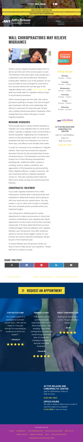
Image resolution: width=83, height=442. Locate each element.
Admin (11, 431)
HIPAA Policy (69, 431)
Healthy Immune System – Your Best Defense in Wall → (56, 277)
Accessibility (21, 431)
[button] (41, 290)
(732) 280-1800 (37, 4)
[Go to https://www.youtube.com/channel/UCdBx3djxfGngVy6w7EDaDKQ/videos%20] (56, 4)
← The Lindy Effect (12, 277)
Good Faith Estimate (58, 434)
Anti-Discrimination (35, 431)
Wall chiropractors (40, 89)
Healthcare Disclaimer (53, 431)
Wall (47, 434)
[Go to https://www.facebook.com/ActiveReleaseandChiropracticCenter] (53, 4)
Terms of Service (36, 434)
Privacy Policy (22, 434)
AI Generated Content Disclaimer (41, 438)
